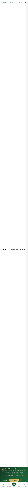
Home (3, 486)
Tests (19, 486)
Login (25, 486)
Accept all (14, 480)
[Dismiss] (21, 480)
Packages (9, 486)
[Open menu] (25, 2)
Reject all (5, 480)
